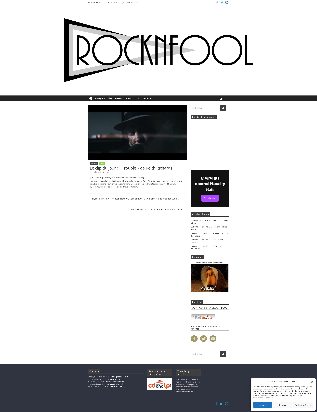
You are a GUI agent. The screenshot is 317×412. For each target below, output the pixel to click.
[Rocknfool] (158, 50)
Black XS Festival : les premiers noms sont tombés (159, 209)
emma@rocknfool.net (112, 379)
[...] (124, 386)
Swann (107, 172)
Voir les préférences (303, 405)
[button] (312, 381)
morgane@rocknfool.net (116, 384)
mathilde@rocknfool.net (115, 381)
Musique (99, 98)
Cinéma (118, 98)
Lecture (128, 98)
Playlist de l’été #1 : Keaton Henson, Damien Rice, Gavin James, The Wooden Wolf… (133, 198)
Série (110, 98)
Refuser (282, 405)
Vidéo (102, 164)
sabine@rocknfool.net (119, 377)
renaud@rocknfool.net (113, 386)
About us (147, 98)
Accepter (262, 405)
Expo (137, 98)
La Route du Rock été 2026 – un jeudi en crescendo (117, 3)
